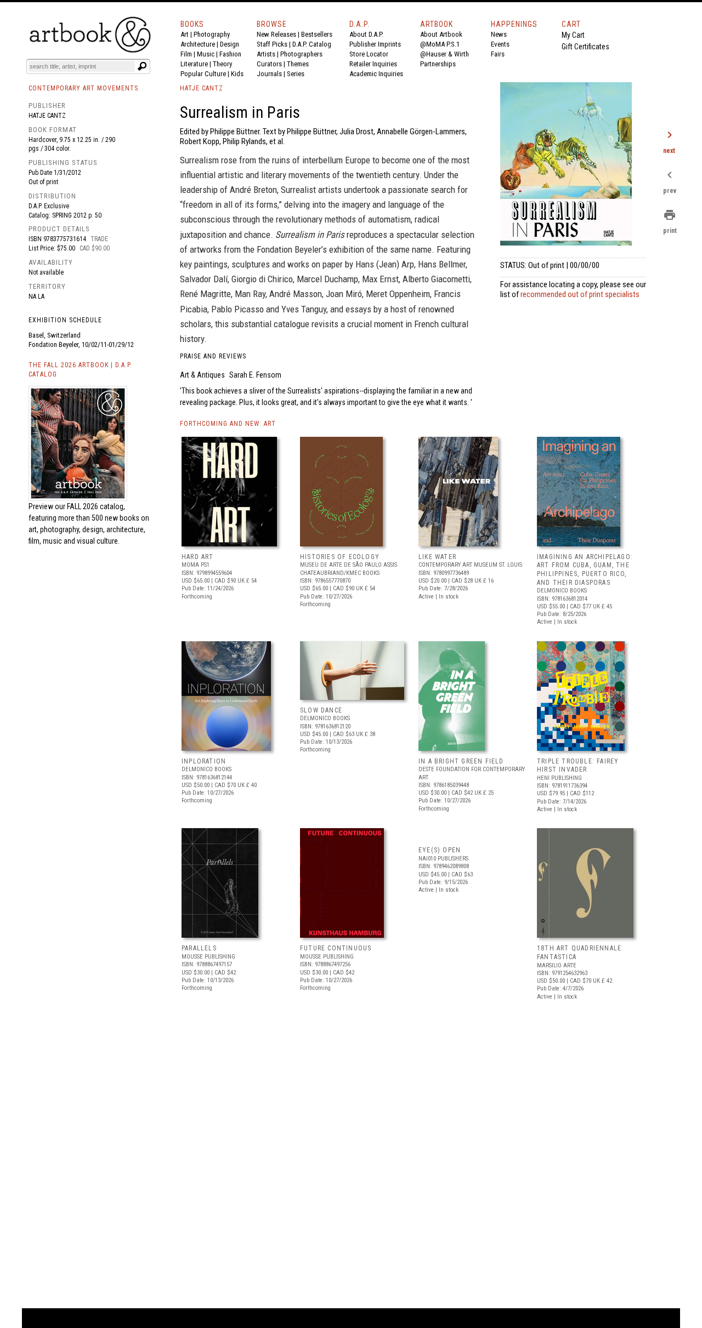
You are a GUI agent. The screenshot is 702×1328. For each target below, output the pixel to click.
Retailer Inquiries (373, 64)
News (499, 34)
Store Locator (368, 54)
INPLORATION (204, 761)
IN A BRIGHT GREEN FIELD (461, 761)
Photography (212, 34)
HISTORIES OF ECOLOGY (340, 557)
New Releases (276, 34)
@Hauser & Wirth (444, 54)
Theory (222, 64)
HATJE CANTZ (201, 88)
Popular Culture (203, 74)
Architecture (197, 44)
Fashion (230, 54)
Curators (269, 64)
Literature (194, 64)
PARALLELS (199, 948)
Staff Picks (272, 44)
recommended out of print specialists (579, 294)
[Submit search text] (142, 66)
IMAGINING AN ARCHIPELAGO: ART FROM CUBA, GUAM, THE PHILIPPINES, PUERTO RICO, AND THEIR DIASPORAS (585, 569)
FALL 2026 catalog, (96, 506)
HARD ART (198, 557)
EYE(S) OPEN (439, 850)
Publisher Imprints (375, 44)
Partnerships (438, 64)
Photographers (301, 54)
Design (229, 44)
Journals (269, 74)
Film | (188, 54)
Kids (237, 74)
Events (500, 44)
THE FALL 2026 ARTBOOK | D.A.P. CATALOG (80, 369)
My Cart (573, 35)
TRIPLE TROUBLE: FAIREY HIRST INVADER (578, 765)
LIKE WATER (437, 557)
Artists (266, 54)
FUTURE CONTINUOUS (335, 948)
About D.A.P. (366, 34)
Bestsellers (316, 34)
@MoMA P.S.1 (440, 44)
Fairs (498, 54)
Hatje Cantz (47, 115)
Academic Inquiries (376, 74)
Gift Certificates (585, 46)
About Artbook (441, 34)
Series (295, 74)
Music (205, 54)
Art (184, 34)
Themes (298, 64)
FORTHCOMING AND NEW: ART (228, 424)
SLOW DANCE (321, 710)
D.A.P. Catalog (311, 44)
